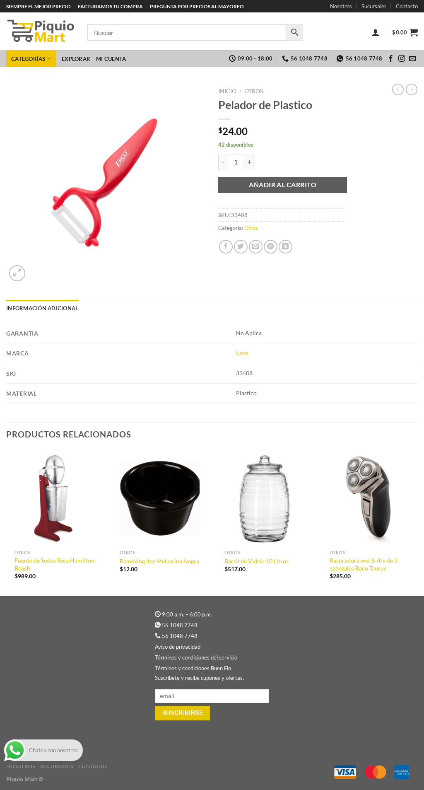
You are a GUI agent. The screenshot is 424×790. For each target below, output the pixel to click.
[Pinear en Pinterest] (270, 247)
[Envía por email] (256, 247)
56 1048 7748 (180, 625)
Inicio (227, 91)
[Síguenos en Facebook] (391, 59)
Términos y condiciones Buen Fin (193, 668)
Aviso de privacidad (177, 646)
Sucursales (374, 6)
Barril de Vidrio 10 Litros (256, 561)
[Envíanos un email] (412, 59)
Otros (253, 91)
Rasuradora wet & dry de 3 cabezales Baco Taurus (364, 564)
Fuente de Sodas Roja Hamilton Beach (54, 564)
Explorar (76, 59)
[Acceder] (375, 32)
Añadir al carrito (282, 184)
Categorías (28, 59)
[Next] (417, 522)
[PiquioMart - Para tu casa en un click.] (40, 31)
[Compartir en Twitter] (241, 247)
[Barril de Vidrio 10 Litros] (264, 497)
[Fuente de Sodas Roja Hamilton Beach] (54, 497)
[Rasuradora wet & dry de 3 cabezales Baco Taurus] (370, 497)
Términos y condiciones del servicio (196, 657)
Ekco (242, 352)
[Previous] (6, 522)
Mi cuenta (111, 59)
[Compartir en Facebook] (226, 247)
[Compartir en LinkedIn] (285, 247)
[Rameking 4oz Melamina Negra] (160, 497)
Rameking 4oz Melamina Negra (159, 561)
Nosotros (341, 6)
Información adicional (42, 308)
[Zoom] (17, 273)
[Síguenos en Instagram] (401, 59)
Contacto (407, 6)
